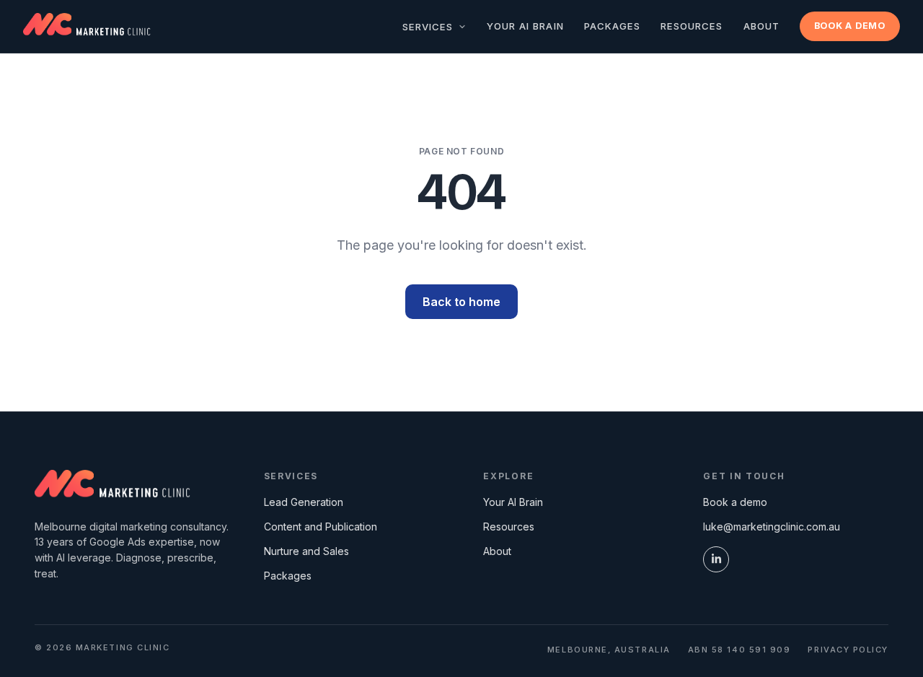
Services (429, 26)
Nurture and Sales (306, 551)
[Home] (112, 486)
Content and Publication (320, 526)
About (761, 26)
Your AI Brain (525, 26)
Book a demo (850, 25)
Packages (612, 26)
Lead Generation (303, 502)
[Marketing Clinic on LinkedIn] (716, 559)
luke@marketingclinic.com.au (771, 526)
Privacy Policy (848, 650)
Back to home (461, 301)
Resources (692, 26)
